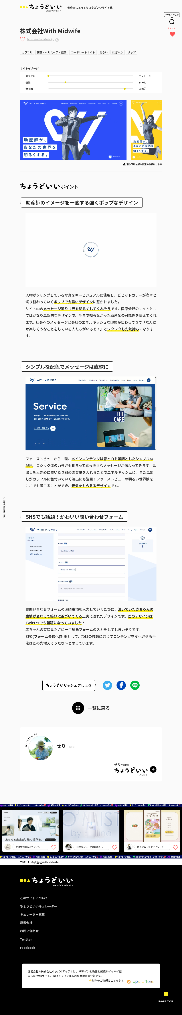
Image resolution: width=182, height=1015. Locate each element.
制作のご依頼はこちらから (108, 980)
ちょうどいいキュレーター (38, 906)
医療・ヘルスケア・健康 (51, 52)
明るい (104, 52)
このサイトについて (34, 898)
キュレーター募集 (32, 914)
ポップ (132, 52)
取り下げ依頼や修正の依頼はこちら (144, 164)
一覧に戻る (99, 708)
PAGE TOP (165, 1001)
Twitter (26, 939)
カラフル (27, 52)
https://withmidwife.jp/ (40, 39)
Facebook (27, 947)
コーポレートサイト (83, 52)
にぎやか (117, 52)
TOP (23, 862)
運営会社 (26, 922)
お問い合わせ (29, 931)
